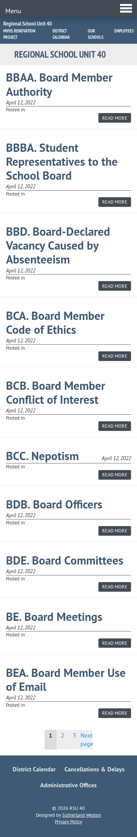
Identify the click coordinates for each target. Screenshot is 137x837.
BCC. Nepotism (42, 455)
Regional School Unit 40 (27, 23)
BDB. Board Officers (54, 504)
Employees (124, 31)
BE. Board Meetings (54, 616)
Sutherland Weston (81, 815)
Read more (116, 119)
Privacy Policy (68, 822)
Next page (86, 739)
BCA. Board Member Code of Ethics (55, 322)
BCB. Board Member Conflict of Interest (55, 392)
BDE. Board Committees (64, 560)
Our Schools (95, 34)
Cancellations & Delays (95, 769)
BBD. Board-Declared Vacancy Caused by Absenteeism (58, 245)
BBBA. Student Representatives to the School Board (62, 161)
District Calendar (61, 34)
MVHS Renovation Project (19, 34)
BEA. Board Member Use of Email (66, 679)
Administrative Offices (68, 785)
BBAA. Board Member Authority (59, 84)
